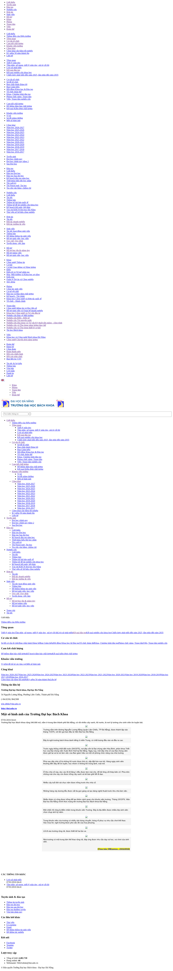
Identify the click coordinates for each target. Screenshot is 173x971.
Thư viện (10, 922)
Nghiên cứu (11, 9)
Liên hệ (9, 56)
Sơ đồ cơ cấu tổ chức (10, 643)
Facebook (10, 943)
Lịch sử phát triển (13, 67)
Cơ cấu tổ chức (12, 41)
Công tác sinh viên (14, 289)
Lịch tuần (10, 371)
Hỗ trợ (9, 17)
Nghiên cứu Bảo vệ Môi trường (20, 315)
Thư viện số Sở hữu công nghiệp (20, 212)
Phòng (9, 22)
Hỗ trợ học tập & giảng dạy (18, 250)
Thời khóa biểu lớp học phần (18, 181)
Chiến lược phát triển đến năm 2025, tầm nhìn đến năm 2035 (32, 75)
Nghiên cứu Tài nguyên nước (19, 320)
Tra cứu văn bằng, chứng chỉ (18, 188)
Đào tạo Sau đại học (15, 176)
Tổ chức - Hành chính (15, 301)
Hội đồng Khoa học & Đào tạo (19, 89)
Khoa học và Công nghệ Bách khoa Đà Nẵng (26, 337)
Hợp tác (9, 12)
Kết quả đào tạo (13, 70)
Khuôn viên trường (14, 46)
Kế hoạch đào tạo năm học (17, 178)
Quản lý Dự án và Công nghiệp (20, 279)
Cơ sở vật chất (12, 291)
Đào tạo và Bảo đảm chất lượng (20, 294)
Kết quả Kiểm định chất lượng (19, 108)
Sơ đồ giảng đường (14, 118)
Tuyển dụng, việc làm (15, 243)
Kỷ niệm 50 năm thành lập (17, 53)
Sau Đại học (11, 164)
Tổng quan (11, 38)
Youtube (10, 945)
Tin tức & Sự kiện (14, 363)
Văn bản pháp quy (14, 912)
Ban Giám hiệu (12, 87)
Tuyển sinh (11, 5)
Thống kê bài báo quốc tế (17, 202)
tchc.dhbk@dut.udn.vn (11, 704)
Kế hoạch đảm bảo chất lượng (39, 653)
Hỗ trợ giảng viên (13, 253)
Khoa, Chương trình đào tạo (18, 94)
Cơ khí (9, 265)
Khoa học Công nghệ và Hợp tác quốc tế (23, 298)
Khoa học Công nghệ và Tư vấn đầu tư (23, 313)
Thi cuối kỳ (11, 183)
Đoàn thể (10, 29)
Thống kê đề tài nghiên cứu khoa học (22, 205)
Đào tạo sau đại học (14, 907)
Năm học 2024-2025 (15, 132)
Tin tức (9, 197)
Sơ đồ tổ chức (12, 82)
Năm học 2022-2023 (15, 137)
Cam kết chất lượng (14, 43)
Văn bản (10, 368)
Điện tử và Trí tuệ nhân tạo (17, 272)
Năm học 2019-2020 (15, 144)
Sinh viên (10, 14)
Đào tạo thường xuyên (16, 909)
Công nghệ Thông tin (15, 262)
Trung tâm (10, 24)
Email (8, 927)
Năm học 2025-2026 (15, 130)
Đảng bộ (10, 346)
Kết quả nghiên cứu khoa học (19, 72)
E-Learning (11, 925)
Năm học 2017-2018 (15, 149)
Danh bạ (10, 373)
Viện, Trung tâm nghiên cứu (18, 99)
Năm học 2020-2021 (15, 142)
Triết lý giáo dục (13, 63)
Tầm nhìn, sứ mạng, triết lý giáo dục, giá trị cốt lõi (27, 65)
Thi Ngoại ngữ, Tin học (16, 185)
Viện (8, 26)
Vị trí (8, 115)
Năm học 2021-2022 (15, 140)
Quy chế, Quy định (14, 241)
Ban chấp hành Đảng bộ (16, 84)
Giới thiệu (10, 2)
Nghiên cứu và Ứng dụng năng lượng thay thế (26, 325)
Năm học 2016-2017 (15, 152)
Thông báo (11, 200)
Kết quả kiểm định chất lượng (65, 653)
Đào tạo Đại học (13, 173)
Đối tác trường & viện (15, 224)
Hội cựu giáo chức (14, 356)
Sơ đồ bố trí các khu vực (16, 664)
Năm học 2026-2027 (15, 127)
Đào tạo (9, 7)
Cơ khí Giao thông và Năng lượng (21, 267)
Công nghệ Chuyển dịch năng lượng (22, 339)
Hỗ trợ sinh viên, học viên (17, 238)
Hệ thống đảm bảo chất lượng (19, 106)
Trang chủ (10, 610)
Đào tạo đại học (13, 904)
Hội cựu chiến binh (14, 354)
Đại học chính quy (14, 159)
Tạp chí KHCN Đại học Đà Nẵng (21, 210)
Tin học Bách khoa (14, 330)
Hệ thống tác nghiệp (15, 932)
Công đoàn (11, 349)
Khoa (8, 19)
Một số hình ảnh (13, 120)
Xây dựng (10, 282)
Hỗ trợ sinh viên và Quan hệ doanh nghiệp (24, 310)
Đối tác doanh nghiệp (15, 221)
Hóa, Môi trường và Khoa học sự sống (23, 274)
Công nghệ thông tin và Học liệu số (21, 308)
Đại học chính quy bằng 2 (17, 161)
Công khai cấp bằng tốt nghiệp (19, 51)
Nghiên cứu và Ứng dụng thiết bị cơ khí (23, 328)
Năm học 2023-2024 (15, 135)
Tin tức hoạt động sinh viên (18, 231)
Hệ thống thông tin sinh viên (18, 236)
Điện (8, 269)
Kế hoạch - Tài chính (15, 296)
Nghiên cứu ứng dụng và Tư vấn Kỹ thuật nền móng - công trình (34, 323)
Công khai (10, 48)
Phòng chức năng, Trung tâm (18, 96)
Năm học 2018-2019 (15, 147)
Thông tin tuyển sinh (15, 902)
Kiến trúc (10, 277)
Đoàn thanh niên (13, 351)
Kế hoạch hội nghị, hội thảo (18, 207)
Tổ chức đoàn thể (13, 92)
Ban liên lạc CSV (13, 359)
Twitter (9, 947)
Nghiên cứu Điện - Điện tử (18, 318)
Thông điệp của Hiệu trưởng (18, 36)
